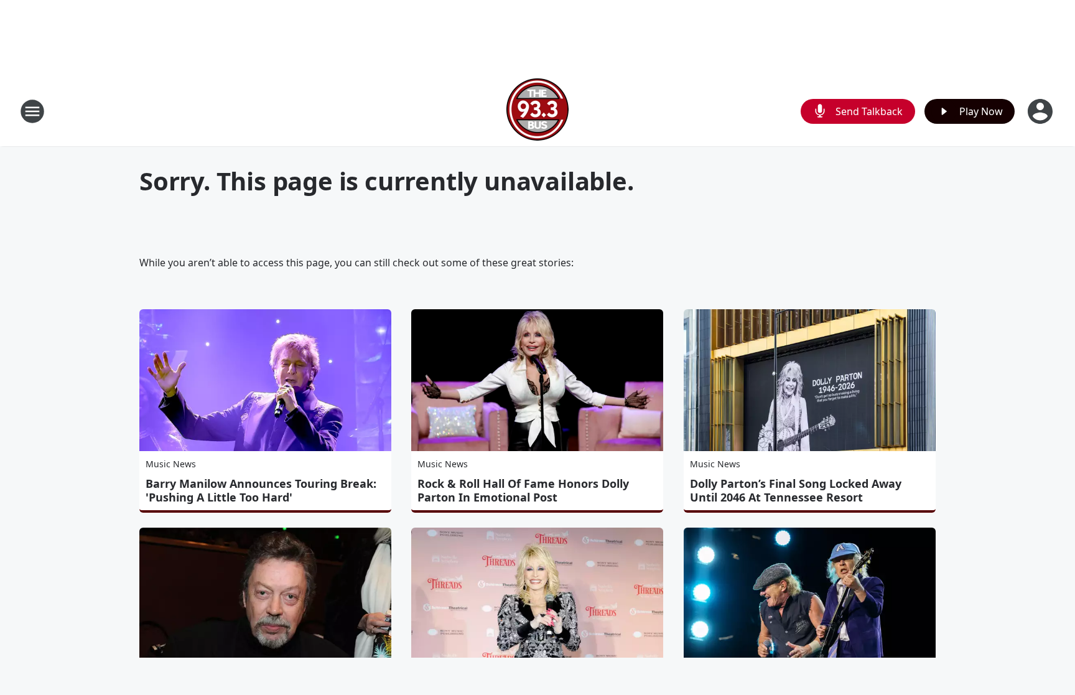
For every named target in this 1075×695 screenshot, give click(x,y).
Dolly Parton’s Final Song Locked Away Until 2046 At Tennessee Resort (795, 490)
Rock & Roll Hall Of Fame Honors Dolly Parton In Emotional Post (523, 490)
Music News (171, 464)
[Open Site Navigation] (32, 111)
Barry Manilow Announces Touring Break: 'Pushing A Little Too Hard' (261, 490)
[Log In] (1041, 111)
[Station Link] (537, 111)
